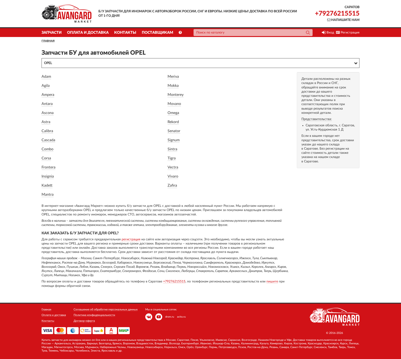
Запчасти (51, 32)
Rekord (173, 122)
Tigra (172, 158)
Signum (174, 140)
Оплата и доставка (88, 32)
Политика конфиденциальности (94, 315)
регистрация (131, 239)
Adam (46, 76)
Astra (46, 122)
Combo (47, 149)
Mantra (48, 194)
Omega (173, 113)
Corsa (46, 158)
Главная (48, 41)
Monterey (176, 95)
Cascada (48, 140)
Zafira (172, 185)
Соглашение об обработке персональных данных (106, 309)
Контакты (125, 32)
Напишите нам (344, 20)
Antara (47, 104)
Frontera (48, 167)
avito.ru (181, 316)
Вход (330, 32)
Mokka (173, 85)
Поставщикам (157, 32)
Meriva (173, 76)
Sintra (172, 149)
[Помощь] (180, 32)
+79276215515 (337, 13)
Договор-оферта (84, 320)
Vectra (173, 167)
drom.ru (169, 316)
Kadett (47, 185)
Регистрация (349, 32)
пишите (272, 281)
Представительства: (316, 119)
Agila (46, 85)
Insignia (48, 176)
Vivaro (173, 176)
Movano (174, 104)
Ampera (48, 95)
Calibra (47, 131)
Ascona (48, 113)
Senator (174, 131)
